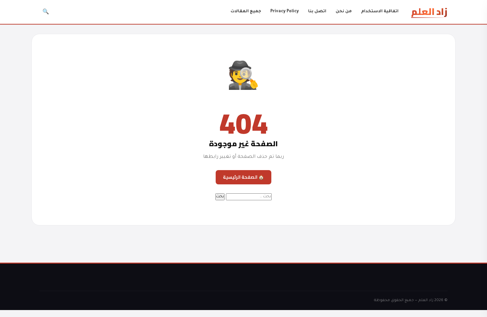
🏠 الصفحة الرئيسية (243, 177)
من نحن (344, 11)
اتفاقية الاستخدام (380, 11)
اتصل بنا (317, 11)
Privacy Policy (284, 11)
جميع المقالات (246, 11)
